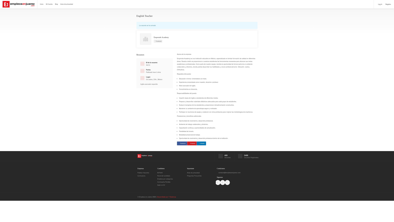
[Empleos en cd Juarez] (19, 6)
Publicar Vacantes (143, 173)
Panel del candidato (163, 176)
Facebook (158, 41)
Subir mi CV (161, 185)
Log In (380, 4)
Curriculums (141, 176)
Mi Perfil (160, 173)
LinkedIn (202, 143)
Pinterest (192, 143)
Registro (388, 4)
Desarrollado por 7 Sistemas (166, 197)
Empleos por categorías (165, 179)
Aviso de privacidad (66, 4)
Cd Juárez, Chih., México (154, 79)
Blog (56, 4)
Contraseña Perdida (163, 182)
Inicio (41, 4)
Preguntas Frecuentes (194, 176)
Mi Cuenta (49, 4)
